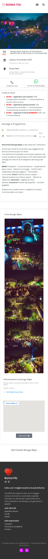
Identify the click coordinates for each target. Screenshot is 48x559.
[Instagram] (5, 482)
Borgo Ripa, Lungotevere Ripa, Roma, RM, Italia (22, 73)
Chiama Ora (12, 86)
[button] (37, 5)
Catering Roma (23, 543)
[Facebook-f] (9, 482)
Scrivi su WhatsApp (36, 86)
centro (11, 388)
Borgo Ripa (14, 68)
